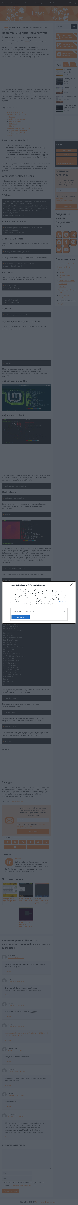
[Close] (72, 585)
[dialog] (39, 602)
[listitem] (39, 611)
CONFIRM (20, 617)
